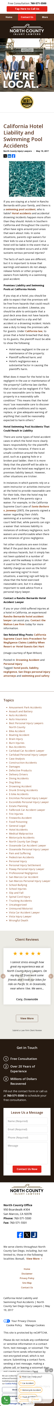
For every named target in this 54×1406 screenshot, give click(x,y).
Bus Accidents (17, 746)
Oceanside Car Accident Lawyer (27, 845)
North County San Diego (23, 841)
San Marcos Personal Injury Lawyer (29, 881)
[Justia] (34, 1235)
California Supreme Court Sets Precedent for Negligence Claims (25, 638)
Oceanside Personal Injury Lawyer (29, 849)
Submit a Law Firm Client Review (27, 1030)
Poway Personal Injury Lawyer (26, 869)
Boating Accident (19, 735)
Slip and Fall (16, 892)
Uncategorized (18, 904)
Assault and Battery (21, 711)
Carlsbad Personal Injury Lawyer (28, 754)
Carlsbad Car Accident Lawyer (26, 750)
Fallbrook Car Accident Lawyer (27, 809)
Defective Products (20, 770)
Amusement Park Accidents (25, 707)
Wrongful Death (18, 920)
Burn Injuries (16, 743)
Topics (8, 700)
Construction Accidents (23, 762)
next (50, 978)
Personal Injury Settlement (25, 865)
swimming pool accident (20, 209)
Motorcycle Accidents (21, 837)
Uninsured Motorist (21, 908)
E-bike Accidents (19, 794)
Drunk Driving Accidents (23, 790)
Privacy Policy (27, 1278)
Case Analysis (17, 758)
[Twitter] (27, 1235)
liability (33, 667)
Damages (14, 766)
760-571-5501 (18, 1222)
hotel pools (21, 667)
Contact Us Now (27, 1169)
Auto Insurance (18, 719)
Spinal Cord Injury (19, 896)
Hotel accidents (21, 213)
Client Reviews (27, 939)
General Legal (17, 825)
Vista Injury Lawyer (20, 916)
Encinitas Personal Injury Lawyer (28, 798)
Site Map (27, 1282)
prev (3, 978)
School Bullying (18, 885)
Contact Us (27, 17)
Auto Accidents (18, 715)
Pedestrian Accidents (21, 857)
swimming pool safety (35, 675)
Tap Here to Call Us (27, 8)
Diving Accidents (19, 778)
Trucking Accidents (20, 900)
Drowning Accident (27, 659)
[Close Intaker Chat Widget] (51, 1370)
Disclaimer (27, 1273)
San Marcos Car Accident (23, 877)
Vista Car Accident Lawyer (24, 912)
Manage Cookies (35, 1325)
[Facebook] (20, 1235)
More (45, 17)
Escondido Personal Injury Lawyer (29, 802)
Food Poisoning (18, 821)
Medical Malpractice (21, 833)
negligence (10, 671)
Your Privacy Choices (23, 1321)
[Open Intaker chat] (21, 1404)
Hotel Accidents (18, 829)
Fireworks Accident (20, 817)
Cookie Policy (14, 1325)
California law (33, 331)
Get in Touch (27, 1047)
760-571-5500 (22, 1218)
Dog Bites (15, 782)
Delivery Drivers (18, 774)
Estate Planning (18, 806)
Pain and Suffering (20, 853)
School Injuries (17, 888)
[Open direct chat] (47, 1370)
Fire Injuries (16, 813)
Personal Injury (12, 663)
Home (9, 17)
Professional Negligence (23, 873)
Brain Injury (16, 739)
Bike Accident (17, 731)
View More (27, 1018)
